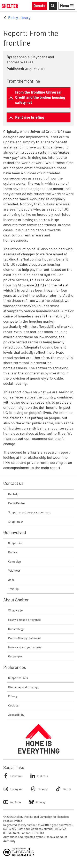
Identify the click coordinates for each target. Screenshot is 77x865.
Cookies (13, 705)
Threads (42, 789)
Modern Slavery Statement (24, 638)
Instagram (16, 789)
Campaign (14, 561)
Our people (15, 656)
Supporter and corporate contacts (29, 512)
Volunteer (14, 570)
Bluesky (40, 802)
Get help (13, 494)
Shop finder (15, 521)
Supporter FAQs (18, 678)
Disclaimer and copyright (23, 687)
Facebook (16, 776)
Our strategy (15, 629)
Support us (15, 543)
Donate (12, 552)
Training (13, 589)
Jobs (11, 579)
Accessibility (16, 714)
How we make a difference (24, 619)
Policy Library (19, 17)
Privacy (12, 696)
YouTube (15, 802)
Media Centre (16, 503)
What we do (15, 610)
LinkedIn (42, 776)
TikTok (66, 789)
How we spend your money (24, 647)
